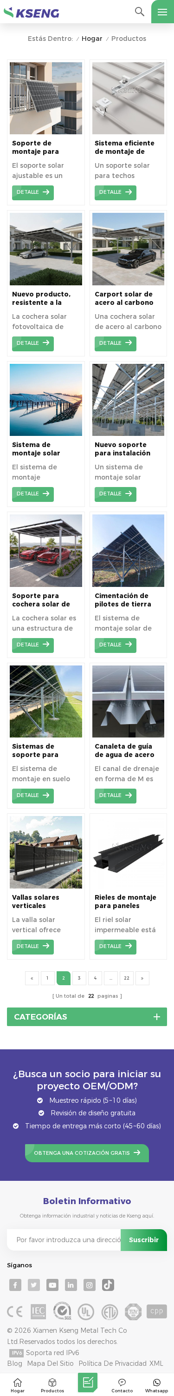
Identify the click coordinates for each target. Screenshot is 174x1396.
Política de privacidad (112, 1363)
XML (156, 1363)
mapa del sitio (50, 1363)
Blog (14, 1363)
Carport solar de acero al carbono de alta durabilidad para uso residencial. (128, 298)
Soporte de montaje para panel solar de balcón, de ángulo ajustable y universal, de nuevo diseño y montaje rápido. (45, 147)
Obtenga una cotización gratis (82, 1153)
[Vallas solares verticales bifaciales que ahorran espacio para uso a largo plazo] (46, 886)
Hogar (92, 38)
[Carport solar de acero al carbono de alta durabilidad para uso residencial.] (128, 283)
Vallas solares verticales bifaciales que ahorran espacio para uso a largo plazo (40, 902)
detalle (28, 192)
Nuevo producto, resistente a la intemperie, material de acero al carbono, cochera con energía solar (43, 298)
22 (126, 978)
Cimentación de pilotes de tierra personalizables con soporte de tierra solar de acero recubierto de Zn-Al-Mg (124, 600)
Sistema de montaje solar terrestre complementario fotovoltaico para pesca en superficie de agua (45, 449)
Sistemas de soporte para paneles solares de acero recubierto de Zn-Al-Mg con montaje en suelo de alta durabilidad (45, 751)
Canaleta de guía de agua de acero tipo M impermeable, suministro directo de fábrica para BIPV (127, 751)
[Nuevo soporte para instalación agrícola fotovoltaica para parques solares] (128, 433)
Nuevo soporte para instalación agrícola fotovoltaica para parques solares (125, 449)
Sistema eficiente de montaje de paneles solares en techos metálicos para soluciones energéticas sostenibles (127, 147)
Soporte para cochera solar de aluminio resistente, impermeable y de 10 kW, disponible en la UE (43, 600)
